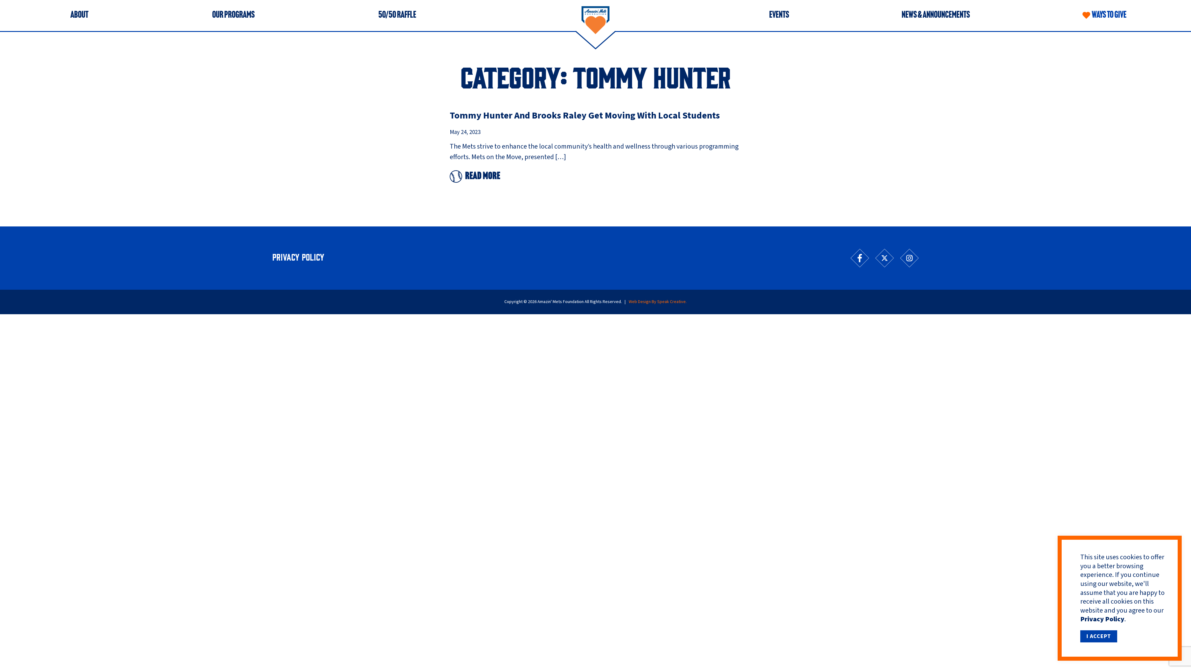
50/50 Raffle (397, 15)
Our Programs (233, 15)
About (79, 15)
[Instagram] (909, 258)
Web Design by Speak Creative (657, 302)
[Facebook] (859, 258)
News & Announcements (936, 15)
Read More (482, 176)
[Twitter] (884, 258)
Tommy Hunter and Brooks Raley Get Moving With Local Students (585, 115)
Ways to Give (1109, 15)
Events (779, 15)
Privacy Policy (1102, 619)
